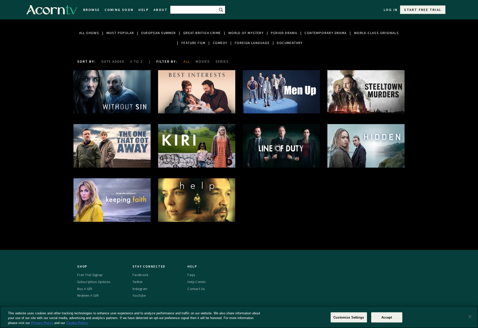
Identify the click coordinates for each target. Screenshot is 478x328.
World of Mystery (246, 33)
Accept (386, 317)
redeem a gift (88, 295)
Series (222, 61)
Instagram (140, 288)
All (186, 61)
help (143, 9)
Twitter (137, 282)
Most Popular (120, 33)
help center (196, 282)
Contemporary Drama (325, 33)
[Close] (470, 316)
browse (91, 9)
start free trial (422, 9)
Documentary (289, 43)
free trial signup (90, 275)
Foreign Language (252, 43)
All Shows (89, 33)
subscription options (93, 282)
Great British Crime (202, 33)
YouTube (139, 295)
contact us (196, 288)
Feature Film (193, 43)
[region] (239, 317)
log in (391, 9)
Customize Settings (348, 317)
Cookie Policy (77, 323)
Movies (203, 61)
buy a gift (84, 288)
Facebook (140, 275)
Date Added (113, 61)
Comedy (220, 43)
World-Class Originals (376, 33)
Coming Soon (119, 9)
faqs (191, 275)
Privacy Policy (42, 323)
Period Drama (284, 33)
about (161, 9)
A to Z (136, 61)
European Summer (158, 33)
